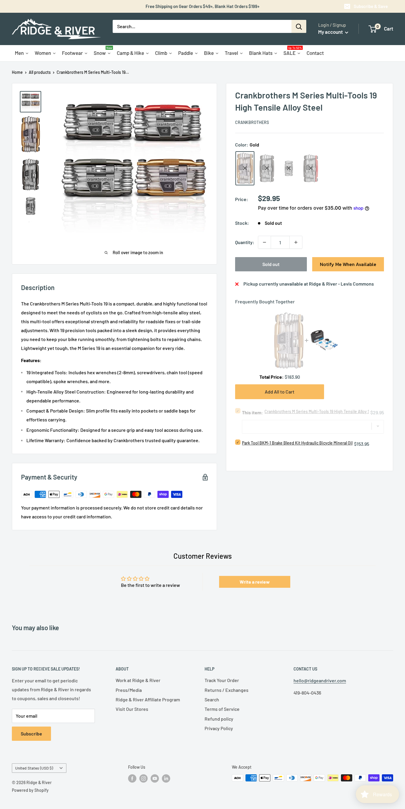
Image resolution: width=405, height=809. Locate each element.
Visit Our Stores (132, 709)
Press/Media (129, 690)
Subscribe (31, 733)
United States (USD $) (34, 767)
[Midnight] (266, 168)
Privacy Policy (219, 728)
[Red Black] (310, 168)
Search (212, 699)
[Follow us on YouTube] (155, 778)
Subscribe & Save (371, 6)
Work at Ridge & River (138, 680)
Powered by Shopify (30, 790)
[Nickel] (288, 168)
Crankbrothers (252, 122)
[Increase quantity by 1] (296, 242)
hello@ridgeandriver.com (320, 680)
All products (40, 72)
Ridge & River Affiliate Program (148, 699)
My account (331, 32)
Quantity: (244, 242)
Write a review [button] (255, 582)
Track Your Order (222, 680)
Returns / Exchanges (226, 690)
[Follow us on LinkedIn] (166, 778)
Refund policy (219, 719)
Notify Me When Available (348, 264)
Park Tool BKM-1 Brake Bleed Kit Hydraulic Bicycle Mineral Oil (297, 442)
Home (17, 72)
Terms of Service (222, 709)
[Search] (298, 26)
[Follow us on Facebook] (132, 778)
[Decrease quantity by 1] (264, 242)
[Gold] (244, 168)
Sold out (271, 264)
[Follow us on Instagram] (143, 778)
